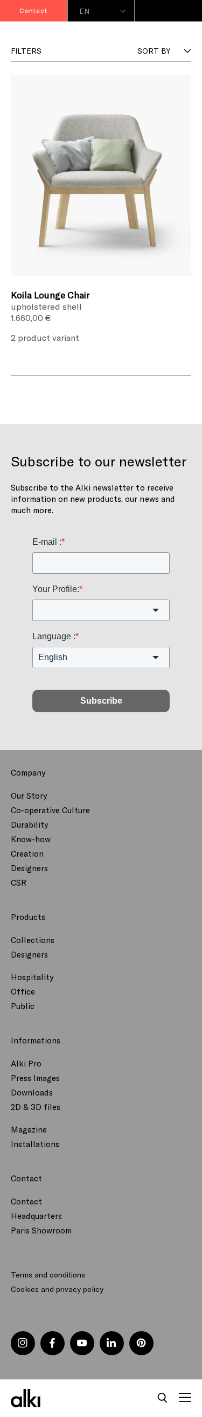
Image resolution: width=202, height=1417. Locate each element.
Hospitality (32, 977)
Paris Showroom (41, 1230)
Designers (29, 868)
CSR (18, 882)
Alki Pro (26, 1063)
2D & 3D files (35, 1107)
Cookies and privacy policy (57, 1289)
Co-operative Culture (50, 810)
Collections (32, 940)
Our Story (29, 795)
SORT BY (153, 50)
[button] (162, 1398)
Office (23, 991)
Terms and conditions (48, 1274)
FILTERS (26, 50)
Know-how (31, 839)
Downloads (32, 1092)
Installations (35, 1144)
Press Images (35, 1078)
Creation (27, 853)
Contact (26, 1201)
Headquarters (36, 1216)
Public (22, 1006)
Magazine (29, 1129)
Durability (29, 824)
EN (84, 11)
